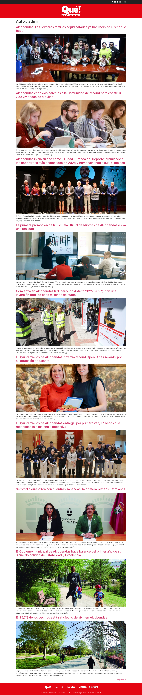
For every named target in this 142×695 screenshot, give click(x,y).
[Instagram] (115, 2)
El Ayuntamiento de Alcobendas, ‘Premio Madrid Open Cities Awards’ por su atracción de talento (69, 359)
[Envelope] (117, 2)
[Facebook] (112, 2)
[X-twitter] (123, 2)
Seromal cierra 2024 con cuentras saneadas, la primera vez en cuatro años (70, 489)
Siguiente (121, 680)
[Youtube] (125, 2)
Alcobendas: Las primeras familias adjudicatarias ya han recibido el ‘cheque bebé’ (71, 29)
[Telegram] (120, 2)
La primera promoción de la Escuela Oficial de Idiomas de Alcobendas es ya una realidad (71, 227)
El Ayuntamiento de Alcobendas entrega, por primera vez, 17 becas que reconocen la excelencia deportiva (68, 425)
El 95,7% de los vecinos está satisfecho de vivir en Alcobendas (61, 617)
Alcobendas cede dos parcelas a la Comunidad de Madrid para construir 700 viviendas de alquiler (68, 95)
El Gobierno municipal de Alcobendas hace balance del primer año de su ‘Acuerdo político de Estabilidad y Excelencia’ (68, 553)
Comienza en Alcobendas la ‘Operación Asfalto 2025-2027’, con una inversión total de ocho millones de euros (66, 293)
